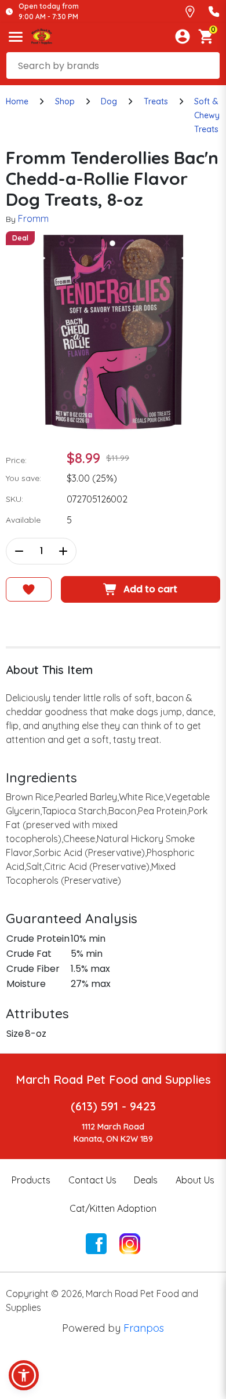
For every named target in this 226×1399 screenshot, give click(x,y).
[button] (24, 1375)
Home (17, 101)
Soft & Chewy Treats (207, 115)
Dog (109, 101)
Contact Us (92, 1180)
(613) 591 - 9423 (113, 1106)
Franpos (143, 1328)
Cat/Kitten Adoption (113, 1208)
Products (31, 1180)
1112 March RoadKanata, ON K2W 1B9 (113, 1132)
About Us (195, 1180)
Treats (156, 101)
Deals (146, 1180)
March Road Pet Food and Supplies (113, 1079)
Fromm (33, 218)
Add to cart (150, 589)
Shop (65, 101)
